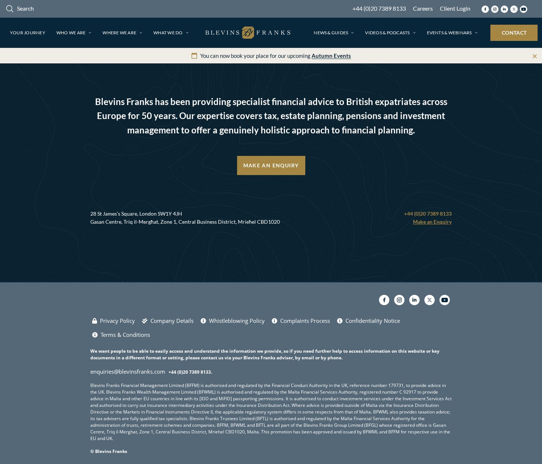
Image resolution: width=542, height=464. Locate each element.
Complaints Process (305, 320)
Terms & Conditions (125, 334)
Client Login (455, 8)
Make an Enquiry (271, 165)
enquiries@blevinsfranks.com (127, 371)
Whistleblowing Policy (237, 320)
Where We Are (119, 32)
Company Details (172, 320)
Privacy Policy (117, 320)
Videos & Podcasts (387, 32)
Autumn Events (331, 55)
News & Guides (331, 32)
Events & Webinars (449, 32)
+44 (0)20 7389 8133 (379, 8)
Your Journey (27, 32)
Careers (423, 8)
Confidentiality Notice (372, 320)
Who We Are (71, 32)
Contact (514, 32)
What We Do (168, 32)
